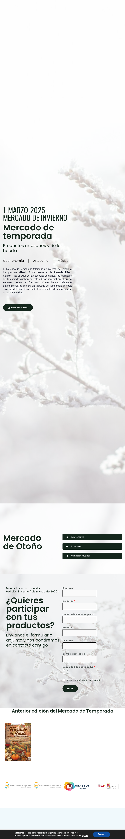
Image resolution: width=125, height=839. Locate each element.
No (67, 673)
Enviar (70, 688)
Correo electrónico (74, 653)
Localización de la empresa (79, 614)
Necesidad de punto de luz (78, 667)
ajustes (85, 835)
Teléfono (67, 640)
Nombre (68, 627)
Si (67, 670)
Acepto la (83, 680)
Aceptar (101, 834)
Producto (68, 601)
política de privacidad (88, 680)
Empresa (68, 588)
